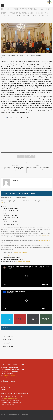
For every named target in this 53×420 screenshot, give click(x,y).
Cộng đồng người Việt (8, 346)
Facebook (23, 156)
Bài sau (38, 167)
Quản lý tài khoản (4, 389)
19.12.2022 (4, 57)
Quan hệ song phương (8, 339)
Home (2, 15)
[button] (26, 115)
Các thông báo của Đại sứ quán (10, 333)
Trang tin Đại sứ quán (8, 336)
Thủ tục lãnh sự (4, 386)
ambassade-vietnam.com (44, 240)
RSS (33, 156)
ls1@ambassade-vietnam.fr (20, 252)
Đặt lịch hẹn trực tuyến (5, 387)
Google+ (30, 156)
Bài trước (15, 168)
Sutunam (50, 416)
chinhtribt (11, 57)
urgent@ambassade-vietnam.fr (10, 398)
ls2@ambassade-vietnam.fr (13, 255)
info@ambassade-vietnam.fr (23, 261)
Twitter (19, 156)
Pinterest (26, 156)
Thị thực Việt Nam (4, 384)
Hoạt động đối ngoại (9, 15)
